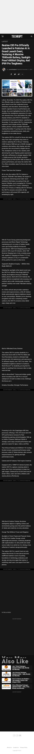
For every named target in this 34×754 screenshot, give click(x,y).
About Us (9, 747)
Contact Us (16, 747)
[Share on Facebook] (11, 74)
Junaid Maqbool (13, 69)
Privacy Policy (23, 747)
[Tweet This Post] (15, 74)
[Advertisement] (17, 17)
